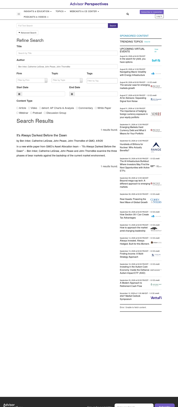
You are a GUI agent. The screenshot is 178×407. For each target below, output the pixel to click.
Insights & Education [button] (37, 11)
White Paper (104, 108)
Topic (55, 73)
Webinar (23, 112)
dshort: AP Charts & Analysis (57, 108)
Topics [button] (60, 11)
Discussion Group (56, 112)
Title (19, 46)
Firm (19, 73)
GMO (92, 140)
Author (21, 60)
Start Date (22, 87)
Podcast (37, 112)
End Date (74, 87)
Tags (89, 73)
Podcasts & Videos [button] (35, 16)
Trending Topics (131, 41)
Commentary (85, 108)
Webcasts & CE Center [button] (83, 11)
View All (147, 42)
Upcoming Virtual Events (132, 50)
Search (113, 25)
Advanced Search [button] (28, 32)
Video (33, 108)
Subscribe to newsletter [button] (151, 12)
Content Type (24, 101)
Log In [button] (159, 16)
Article (22, 108)
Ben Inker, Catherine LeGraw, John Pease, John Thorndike (52, 140)
